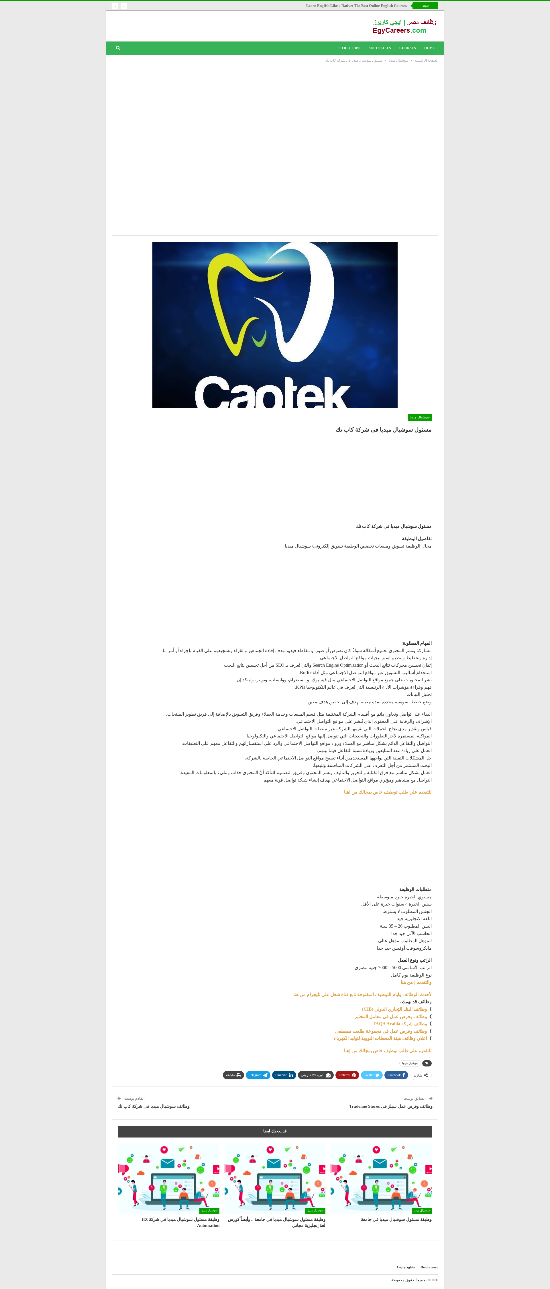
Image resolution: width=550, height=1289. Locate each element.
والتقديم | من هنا (416, 982)
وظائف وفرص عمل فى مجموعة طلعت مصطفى (381, 1031)
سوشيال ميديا (420, 417)
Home (429, 48)
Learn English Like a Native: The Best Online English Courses (356, 5)
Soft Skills (380, 48)
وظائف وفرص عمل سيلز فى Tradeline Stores (391, 1106)
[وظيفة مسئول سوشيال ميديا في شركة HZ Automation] (168, 1178)
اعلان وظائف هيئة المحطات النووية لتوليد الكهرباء (380, 1038)
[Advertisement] (275, 106)
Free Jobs (351, 48)
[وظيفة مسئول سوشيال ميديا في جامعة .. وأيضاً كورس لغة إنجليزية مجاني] (275, 1178)
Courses (407, 48)
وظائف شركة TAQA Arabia (400, 1023)
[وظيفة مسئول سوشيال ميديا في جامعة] (381, 1178)
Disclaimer (429, 1267)
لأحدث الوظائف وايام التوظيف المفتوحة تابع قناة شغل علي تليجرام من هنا (362, 994)
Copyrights (406, 1267)
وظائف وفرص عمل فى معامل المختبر (391, 1016)
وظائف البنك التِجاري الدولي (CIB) (394, 1009)
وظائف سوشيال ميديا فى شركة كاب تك (153, 1106)
